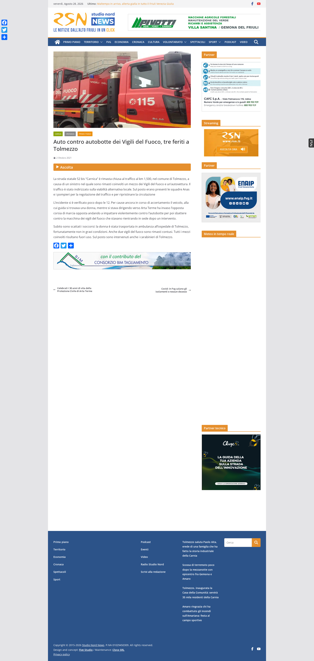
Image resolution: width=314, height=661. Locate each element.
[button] (101, 42)
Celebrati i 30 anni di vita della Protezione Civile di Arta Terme (74, 290)
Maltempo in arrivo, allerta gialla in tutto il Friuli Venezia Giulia (135, 3)
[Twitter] (4, 29)
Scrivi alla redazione (153, 572)
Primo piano (71, 42)
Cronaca (138, 42)
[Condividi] (4, 37)
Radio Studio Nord (152, 564)
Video (243, 42)
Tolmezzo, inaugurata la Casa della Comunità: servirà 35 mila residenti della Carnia (200, 592)
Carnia (58, 134)
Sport (213, 42)
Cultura (153, 42)
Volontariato (173, 42)
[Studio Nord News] (57, 42)
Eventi (144, 549)
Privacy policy (61, 654)
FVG (108, 42)
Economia (121, 42)
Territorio (91, 42)
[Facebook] (4, 22)
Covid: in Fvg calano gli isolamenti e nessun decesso (171, 290)
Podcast (230, 42)
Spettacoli (197, 42)
